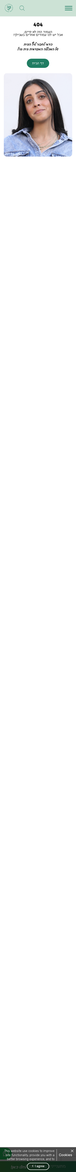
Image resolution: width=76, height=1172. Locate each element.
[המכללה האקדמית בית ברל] (9, 8)
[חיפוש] (22, 8)
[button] (68, 8)
